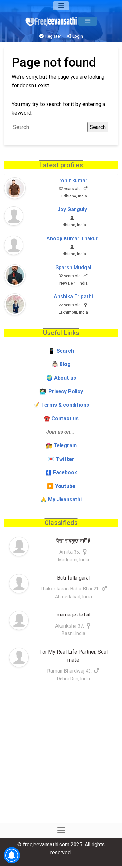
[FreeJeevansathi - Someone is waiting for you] (51, 21)
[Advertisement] (61, 758)
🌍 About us (61, 378)
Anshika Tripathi (73, 296)
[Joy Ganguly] (13, 216)
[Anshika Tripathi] (15, 304)
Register (52, 36)
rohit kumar (73, 180)
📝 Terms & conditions (61, 405)
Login (77, 36)
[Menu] (61, 5)
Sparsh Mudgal (73, 267)
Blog (65, 364)
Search (65, 351)
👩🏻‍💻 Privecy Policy (61, 391)
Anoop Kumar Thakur (72, 239)
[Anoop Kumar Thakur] (13, 245)
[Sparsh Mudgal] (15, 275)
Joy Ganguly (72, 209)
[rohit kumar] (15, 188)
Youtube (65, 486)
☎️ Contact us (61, 418)
